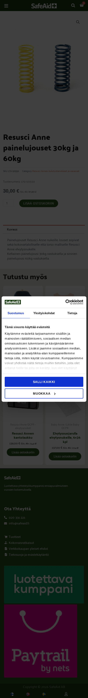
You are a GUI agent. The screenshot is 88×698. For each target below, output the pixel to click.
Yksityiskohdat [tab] (44, 313)
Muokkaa (42, 393)
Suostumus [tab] (16, 313)
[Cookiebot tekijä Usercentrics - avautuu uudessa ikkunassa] (65, 302)
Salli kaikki (44, 382)
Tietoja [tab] (72, 313)
